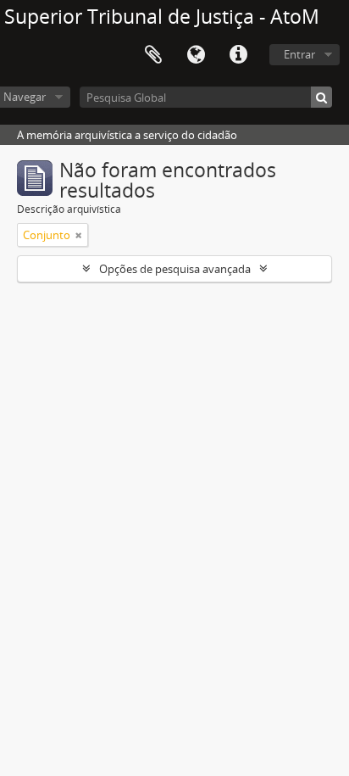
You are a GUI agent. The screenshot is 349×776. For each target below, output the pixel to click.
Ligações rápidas (238, 55)
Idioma (195, 55)
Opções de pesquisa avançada (175, 268)
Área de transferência (153, 55)
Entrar (299, 54)
